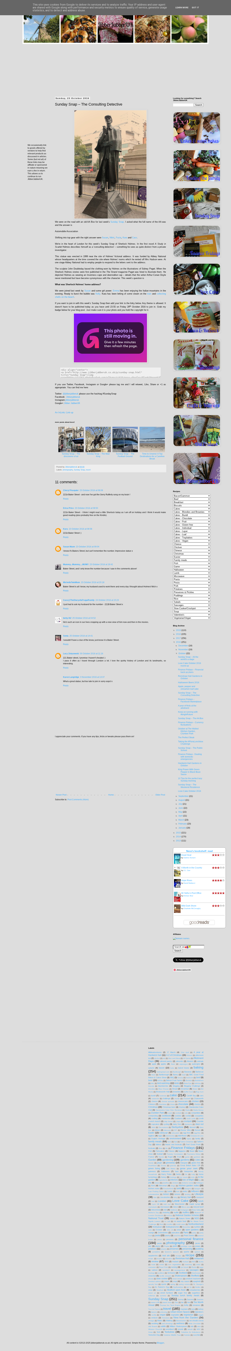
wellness (180, 1323)
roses (198, 1264)
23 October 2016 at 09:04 (87, 547)
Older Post (160, 795)
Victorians (165, 1318)
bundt (153, 1096)
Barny (175, 1075)
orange (151, 1233)
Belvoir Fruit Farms (174, 1080)
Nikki (112, 237)
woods (180, 1329)
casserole (155, 1098)
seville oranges (165, 1276)
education (175, 1133)
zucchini (196, 1335)
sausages (194, 1270)
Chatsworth (198, 1098)
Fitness (171, 1151)
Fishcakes (160, 1151)
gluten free (195, 1163)
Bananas (188, 1072)
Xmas (150, 1332)
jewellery (166, 1183)
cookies (178, 1116)
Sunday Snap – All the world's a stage (188, 658)
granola (173, 1165)
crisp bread (168, 1121)
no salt (167, 1221)
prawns (164, 1249)
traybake (184, 1309)
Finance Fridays (183, 1148)
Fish (150, 1151)
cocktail (178, 1113)
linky (175, 1197)
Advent (189, 1055)
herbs (178, 1174)
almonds (179, 1061)
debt (153, 1127)
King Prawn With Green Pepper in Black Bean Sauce (189, 772)
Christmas (153, 1107)
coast (170, 1113)
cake (173, 1095)
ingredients (163, 1180)
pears (159, 1239)
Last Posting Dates (156, 1191)
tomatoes (196, 1305)
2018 (178, 634)
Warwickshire (181, 1321)
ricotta (201, 1262)
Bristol (195, 1089)
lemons (177, 1194)
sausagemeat (179, 1270)
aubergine (196, 1064)
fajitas (189, 1139)
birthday (198, 1083)
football (160, 1154)
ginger (159, 1163)
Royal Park (163, 1267)
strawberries (195, 1290)
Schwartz (171, 1273)
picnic (197, 1243)
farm (169, 1142)
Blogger (160, 1343)
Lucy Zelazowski (71, 653)
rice (193, 1262)
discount (167, 1130)
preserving (187, 1249)
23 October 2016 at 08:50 (86, 508)
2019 (178, 630)
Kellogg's (199, 1183)
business (162, 1096)
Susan (105, 237)
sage (201, 1267)
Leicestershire (153, 1194)
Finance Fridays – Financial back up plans (190, 670)
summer (163, 1296)
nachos (169, 1215)
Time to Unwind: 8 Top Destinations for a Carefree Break (152, 456)
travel (88, 470)
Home (111, 795)
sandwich (166, 1270)
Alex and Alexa (174, 1058)
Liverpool (199, 1197)
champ (177, 1098)
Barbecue (199, 1072)
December (183, 645)
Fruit (179, 1157)
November (183, 649)
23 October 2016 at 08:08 (91, 490)
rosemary (188, 1264)
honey (163, 1177)
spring (172, 1284)
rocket (161, 1264)
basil (184, 1075)
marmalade (152, 1207)
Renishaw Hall (182, 1258)
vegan (163, 1315)
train (149, 293)
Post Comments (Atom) (78, 799)
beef (198, 1077)
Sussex (190, 1299)
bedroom (189, 1077)
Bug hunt (199, 1092)
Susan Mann (69, 547)
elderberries (170, 1136)
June (180, 808)
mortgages (184, 1210)
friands (161, 1157)
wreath (190, 1329)
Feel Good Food (193, 1144)
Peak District (189, 1235)
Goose (163, 1165)
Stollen (198, 1287)
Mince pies (185, 1207)
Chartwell (186, 1098)
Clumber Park (157, 1113)
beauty (180, 1077)
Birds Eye (187, 1083)
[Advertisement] (115, 67)
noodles (169, 1224)
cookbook (166, 1116)
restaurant (198, 1258)
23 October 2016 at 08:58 (80, 529)
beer (150, 1080)
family (197, 1139)
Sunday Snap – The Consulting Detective (189, 694)
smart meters (177, 1279)
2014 (178, 836)
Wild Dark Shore (188, 906)
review (155, 1261)
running (174, 1267)
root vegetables (174, 1264)
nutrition (197, 1227)
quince (197, 1252)
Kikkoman (163, 1186)
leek (177, 1191)
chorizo (197, 1104)
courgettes (199, 1116)
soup (175, 1281)
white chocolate (194, 1323)
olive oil (170, 1230)
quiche (186, 1252)
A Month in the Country (191, 868)
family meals (155, 1141)
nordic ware (180, 1224)
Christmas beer (169, 1107)
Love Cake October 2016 (189, 791)
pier (149, 1246)
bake (172, 1068)
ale (164, 1058)
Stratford (159, 1290)
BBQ (172, 1077)
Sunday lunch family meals (185, 1295)
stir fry (189, 1287)
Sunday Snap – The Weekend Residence (189, 786)
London (162, 1201)
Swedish (200, 1299)
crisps (178, 1121)
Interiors (174, 1180)
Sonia (65, 636)
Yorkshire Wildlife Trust (172, 1335)
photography (68, 470)
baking (198, 1067)
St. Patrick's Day (162, 1287)
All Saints (186, 1058)
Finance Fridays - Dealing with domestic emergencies (190, 756)
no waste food (180, 1221)
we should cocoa (196, 1321)
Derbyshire (177, 1127)
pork (175, 1246)
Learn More (181, 7)
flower (192, 1151)
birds (177, 1083)
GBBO (198, 1160)
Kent (153, 1186)
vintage (151, 1321)
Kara (125, 237)
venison (154, 1318)
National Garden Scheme (187, 1215)
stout (150, 1290)
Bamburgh (177, 1072)
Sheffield (195, 1276)
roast (153, 1264)
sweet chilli (155, 1302)
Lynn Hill (155, 1204)
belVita (160, 1080)
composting (153, 1116)
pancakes (175, 1233)
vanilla (153, 1315)
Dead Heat (186, 855)
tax (182, 1302)
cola (186, 1113)
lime (155, 1197)
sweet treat (167, 1302)
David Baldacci (189, 883)
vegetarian (188, 1315)
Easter (151, 1133)
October (182, 653)
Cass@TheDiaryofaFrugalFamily (79, 600)
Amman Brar (188, 896)
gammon (197, 1157)
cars (201, 1096)
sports (163, 1284)
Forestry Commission (175, 1154)
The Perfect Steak (186, 737)
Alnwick (190, 1061)
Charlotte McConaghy (192, 908)
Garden (152, 1159)
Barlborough (164, 1075)
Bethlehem (199, 1080)
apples (163, 1064)
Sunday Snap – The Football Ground (125, 455)
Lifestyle (199, 1194)
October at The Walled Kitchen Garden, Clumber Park (188, 731)
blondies (151, 1089)
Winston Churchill (155, 1329)
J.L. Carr (187, 870)
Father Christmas (186, 1142)
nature (172, 1218)
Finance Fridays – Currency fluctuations (190, 723)
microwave (164, 1207)
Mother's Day (153, 1212)
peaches (177, 1235)
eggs (160, 1136)
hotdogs (173, 1177)
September (183, 796)
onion (179, 1230)
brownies (176, 1092)
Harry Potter (166, 1174)
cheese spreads (167, 1101)
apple (154, 1064)
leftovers (195, 1191)
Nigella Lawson (154, 1221)
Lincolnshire (165, 1197)
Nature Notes (184, 1218)
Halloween (165, 1171)
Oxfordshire (163, 1233)
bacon (162, 1068)
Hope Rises (186, 880)
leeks (185, 1191)
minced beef (198, 1207)
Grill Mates (170, 1169)
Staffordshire (178, 1287)
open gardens (192, 1230)
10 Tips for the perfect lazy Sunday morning (190, 779)
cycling (166, 1124)
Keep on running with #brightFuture (188, 713)
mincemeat (155, 1210)
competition (195, 1113)
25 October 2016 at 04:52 (84, 618)
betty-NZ (67, 618)
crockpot (187, 1121)
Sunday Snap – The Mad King (98, 455)
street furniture (166, 1293)
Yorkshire (170, 1332)
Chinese (151, 1104)
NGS (196, 1218)
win (192, 1326)
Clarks (187, 1110)
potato (197, 1246)
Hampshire (188, 1171)
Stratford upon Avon (176, 1290)
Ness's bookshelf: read (199, 851)
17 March (171, 1052)
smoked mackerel (193, 1279)
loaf (153, 1201)
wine (199, 1326)
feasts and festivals (173, 1144)
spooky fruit (153, 1284)
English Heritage (158, 1139)
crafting (154, 1118)
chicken (195, 1101)
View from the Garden (185, 1317)
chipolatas (163, 1104)
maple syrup (194, 1204)
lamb (179, 1188)
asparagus (183, 1064)
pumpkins (156, 1252)
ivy (200, 1180)
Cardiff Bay (191, 1096)
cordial (188, 1116)
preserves (174, 1249)
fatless (158, 1144)
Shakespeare (181, 1276)
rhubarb (175, 1262)
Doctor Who (186, 1130)
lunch (200, 1201)
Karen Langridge (71, 677)
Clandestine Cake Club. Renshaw (169, 1110)
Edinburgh (163, 1133)
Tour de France (154, 1309)
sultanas (151, 1296)
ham (177, 1171)
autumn (151, 1068)
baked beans (183, 1068)
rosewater (152, 1267)
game (187, 1157)
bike (152, 1083)
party (194, 1233)
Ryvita (194, 1267)
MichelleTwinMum (71, 582)
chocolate (183, 1104)
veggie (200, 1315)
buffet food (188, 1092)
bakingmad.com (163, 1072)
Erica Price (68, 508)
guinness (152, 1171)
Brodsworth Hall (162, 1092)
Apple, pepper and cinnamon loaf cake (188, 687)
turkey (200, 1309)
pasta (157, 1235)
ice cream (184, 1177)
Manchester (180, 1204)
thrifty (186, 1305)
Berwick (189, 1080)
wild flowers (152, 1326)
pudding (199, 1249)
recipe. (151, 1258)
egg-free (197, 1133)
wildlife (163, 1326)
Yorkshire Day (154, 1335)
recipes (160, 1258)
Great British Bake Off (190, 1165)
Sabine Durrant (189, 858)
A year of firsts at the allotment (187, 707)
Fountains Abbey (194, 1154)
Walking (169, 1321)
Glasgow (184, 1163)
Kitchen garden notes (189, 1185)
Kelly (98, 293)
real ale (166, 1255)
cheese (155, 1101)
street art (152, 1293)
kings (173, 1186)
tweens (154, 1312)
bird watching (163, 1083)
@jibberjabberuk (70, 393)
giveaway (170, 1163)
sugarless (196, 1293)
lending (188, 1194)
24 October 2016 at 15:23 (107, 600)
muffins (185, 1212)
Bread (174, 1089)
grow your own (189, 1168)
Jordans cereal (187, 1183)
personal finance (191, 1239)
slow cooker (162, 1278)
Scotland (183, 1273)
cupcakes (155, 1124)
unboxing (163, 1312)
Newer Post (61, 795)
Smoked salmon (154, 1281)
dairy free (177, 1124)
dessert (193, 1127)
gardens (184, 1159)
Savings (151, 1273)
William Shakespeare (178, 1326)
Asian (173, 1064)
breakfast (185, 1089)
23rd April (185, 1052)
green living (154, 1168)
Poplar (166, 1246)
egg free (186, 1133)
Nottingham (157, 1227)
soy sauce (185, 1281)
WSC (199, 1329)
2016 (178, 642)
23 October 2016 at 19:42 (101, 564)
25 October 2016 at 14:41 (81, 636)
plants (157, 1246)
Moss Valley (196, 1210)
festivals (151, 1148)
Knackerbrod (168, 1188)
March (181, 820)
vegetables (175, 1315)
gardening (167, 1159)
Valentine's (199, 1312)
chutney (182, 1107)
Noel (161, 1224)
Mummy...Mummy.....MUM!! (76, 564)
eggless (151, 1136)
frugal (170, 1157)
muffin (176, 1212)
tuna (193, 1309)
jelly (149, 1183)
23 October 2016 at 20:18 (92, 582)
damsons (188, 1124)
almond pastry (166, 1061)
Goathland (152, 1165)
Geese (151, 1163)
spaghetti (196, 1281)
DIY (175, 1130)
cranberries (166, 1118)
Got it (195, 7)
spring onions (184, 1284)
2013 (178, 840)
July (180, 804)
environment (175, 1138)
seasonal (152, 1276)
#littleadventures (155, 1052)
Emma (116, 290)
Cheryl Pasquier (71, 490)
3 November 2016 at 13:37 (92, 677)
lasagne (197, 1188)
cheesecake (183, 1101)
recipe (190, 1255)
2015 (178, 833)
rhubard (185, 1262)
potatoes (152, 1249)
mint (165, 1210)
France (151, 1157)
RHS (166, 1262)
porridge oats (186, 1246)
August (181, 800)
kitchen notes (153, 1188)
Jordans (175, 1183)
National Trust (156, 1218)
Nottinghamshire (172, 1227)
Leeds (169, 1191)
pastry (167, 1235)
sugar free (182, 1293)
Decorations (163, 1127)
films (160, 1148)
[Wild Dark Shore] (178, 912)
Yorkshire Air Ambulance (191, 1332)
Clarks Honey (198, 1110)
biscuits (151, 1086)
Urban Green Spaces (180, 1312)
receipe (178, 1256)
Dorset (197, 1130)
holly (193, 1174)
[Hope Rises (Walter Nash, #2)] (178, 887)
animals (200, 1061)
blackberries (163, 1086)
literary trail (185, 1197)
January (182, 828)
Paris (185, 1232)
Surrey (180, 1299)
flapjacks (182, 1151)
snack (166, 1281)
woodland (170, 1329)
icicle (193, 1177)
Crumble (200, 1121)
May (180, 812)
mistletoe (173, 1210)
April (180, 816)
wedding (154, 1323)
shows (150, 1279)
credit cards (190, 1118)
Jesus (157, 1183)
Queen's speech (172, 1252)
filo (167, 1148)
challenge (166, 1098)
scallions (161, 1273)
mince (175, 1207)
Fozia (118, 237)
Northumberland (195, 1224)
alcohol (157, 1058)
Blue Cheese (163, 1089)
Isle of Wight (188, 1180)
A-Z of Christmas (174, 1055)
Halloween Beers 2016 (188, 682)
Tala (176, 1302)
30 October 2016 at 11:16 (91, 653)
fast (175, 1142)
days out (199, 1124)
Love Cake (180, 1200)
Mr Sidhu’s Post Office (191, 893)
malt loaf (167, 1204)
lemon (166, 1194)
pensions (170, 1239)
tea (188, 1302)
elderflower (182, 1136)
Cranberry (178, 1118)
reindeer (169, 1258)
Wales (159, 1321)
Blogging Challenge (192, 1086)
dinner (157, 1130)
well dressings (167, 1323)
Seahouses (196, 1273)
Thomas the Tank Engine (170, 1305)
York (158, 1332)
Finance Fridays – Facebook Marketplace (190, 700)
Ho (186, 1174)
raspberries (153, 1256)
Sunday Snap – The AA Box (190, 718)
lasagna (188, 1188)
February (182, 824)
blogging (176, 1086)
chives (172, 1104)
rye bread (184, 1267)
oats (150, 1230)
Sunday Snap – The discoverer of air (71, 455)
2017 (178, 638)
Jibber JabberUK (72, 403)
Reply (65, 499)
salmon (155, 1270)
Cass (134, 237)
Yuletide (187, 1335)
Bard (153, 1075)
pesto (159, 1243)
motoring (166, 1212)
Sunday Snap (117, 222)
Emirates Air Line (196, 1136)
